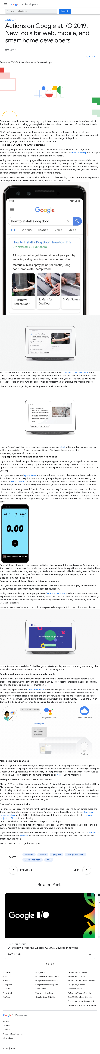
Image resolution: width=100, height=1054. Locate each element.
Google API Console (76, 976)
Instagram (7, 984)
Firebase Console (75, 989)
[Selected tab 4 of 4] (54, 964)
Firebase (6, 1030)
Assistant (11, 20)
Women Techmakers (44, 993)
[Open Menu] (5, 4)
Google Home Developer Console (82, 1005)
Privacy (14, 1048)
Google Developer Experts (46, 984)
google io (56, 854)
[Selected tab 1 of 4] (46, 964)
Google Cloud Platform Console (81, 980)
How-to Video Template (76, 372)
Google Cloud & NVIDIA (45, 997)
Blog (5, 976)
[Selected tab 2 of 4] (48, 964)
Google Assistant (32, 860)
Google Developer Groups (46, 980)
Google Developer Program (47, 976)
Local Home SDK (36, 689)
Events (43, 854)
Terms (5, 1048)
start (62, 447)
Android (6, 1021)
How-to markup (78, 152)
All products (8, 1038)
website (92, 832)
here (59, 775)
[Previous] (13, 870)
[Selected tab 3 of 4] (51, 964)
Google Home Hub (75, 854)
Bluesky (6, 980)
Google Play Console (76, 984)
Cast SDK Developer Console (80, 997)
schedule (24, 835)
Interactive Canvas (56, 593)
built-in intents (17, 481)
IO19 (49, 860)
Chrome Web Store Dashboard (81, 1001)
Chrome (6, 1025)
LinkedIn (6, 989)
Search (65, 11)
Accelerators (40, 989)
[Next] (87, 870)
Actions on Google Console (79, 993)
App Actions (30, 475)
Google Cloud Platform (13, 1034)
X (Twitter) (7, 993)
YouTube (6, 997)
